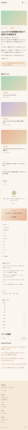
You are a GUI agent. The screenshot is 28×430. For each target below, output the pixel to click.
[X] (2, 390)
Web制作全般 (4, 399)
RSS (26, 427)
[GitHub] (5, 390)
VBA (17, 293)
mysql (10, 293)
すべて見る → (4, 406)
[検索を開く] (22, 2)
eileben (4, 2)
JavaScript (12, 28)
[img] (14, 83)
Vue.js (2, 402)
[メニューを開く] (25, 2)
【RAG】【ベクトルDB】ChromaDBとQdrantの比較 (14, 364)
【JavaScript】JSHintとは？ (9, 95)
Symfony (3, 404)
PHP (14, 293)
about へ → (14, 203)
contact (2, 422)
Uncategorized (4, 397)
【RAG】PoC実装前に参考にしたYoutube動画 (12, 367)
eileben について (4, 419)
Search (24, 338)
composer (5, 293)
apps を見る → (14, 217)
